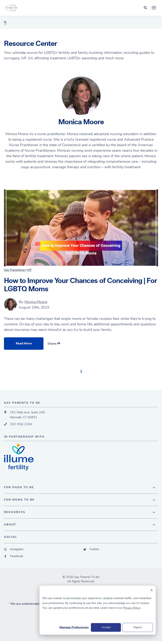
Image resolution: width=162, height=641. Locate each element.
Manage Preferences (74, 627)
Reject (138, 627)
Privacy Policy (131, 608)
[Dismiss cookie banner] (151, 590)
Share (52, 343)
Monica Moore (35, 302)
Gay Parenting (14, 270)
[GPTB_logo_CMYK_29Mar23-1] (48, 7)
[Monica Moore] (10, 304)
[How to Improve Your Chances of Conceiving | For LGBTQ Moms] (81, 227)
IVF (29, 270)
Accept (106, 627)
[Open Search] (146, 7)
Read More (24, 343)
